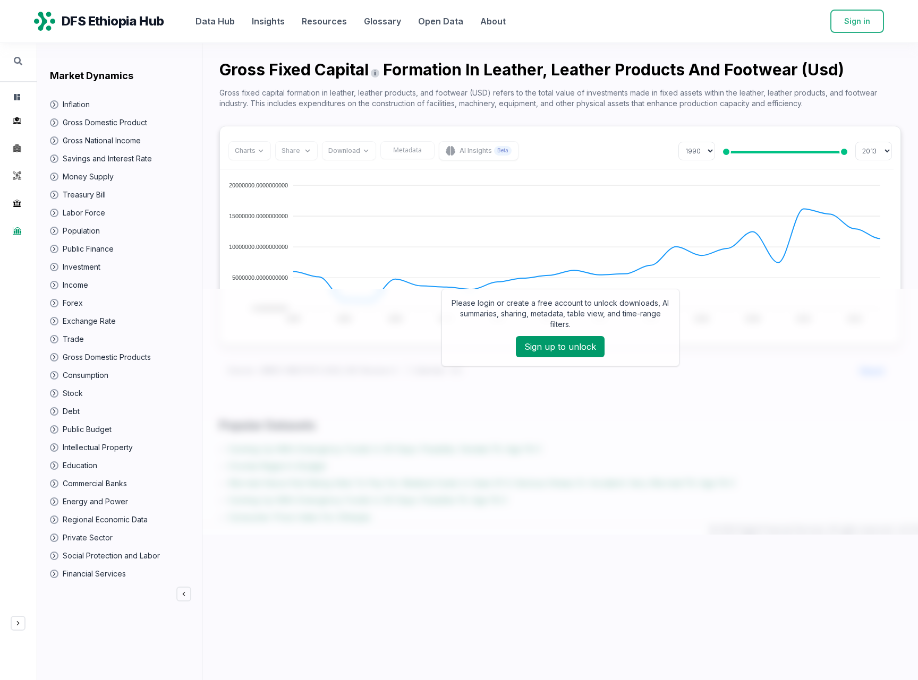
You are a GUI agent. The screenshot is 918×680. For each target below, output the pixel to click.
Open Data (440, 21)
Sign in (857, 20)
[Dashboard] (16, 97)
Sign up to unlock (560, 346)
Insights (268, 21)
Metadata (407, 149)
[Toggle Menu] (18, 623)
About (493, 21)
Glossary (382, 21)
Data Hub (215, 21)
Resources (324, 21)
